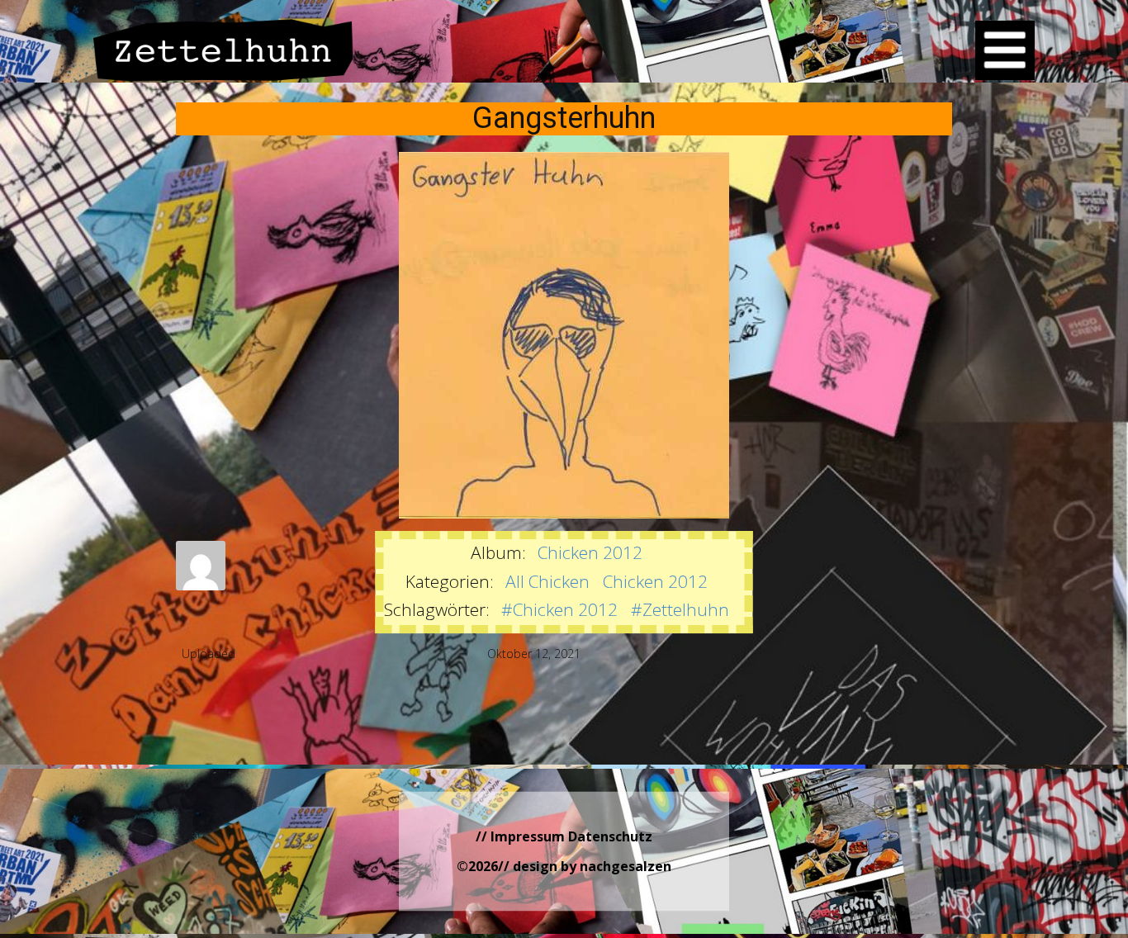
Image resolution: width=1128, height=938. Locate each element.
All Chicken (547, 581)
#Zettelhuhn (680, 609)
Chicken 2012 (590, 552)
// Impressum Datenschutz (564, 836)
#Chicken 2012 (559, 609)
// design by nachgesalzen (584, 866)
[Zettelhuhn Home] (223, 50)
